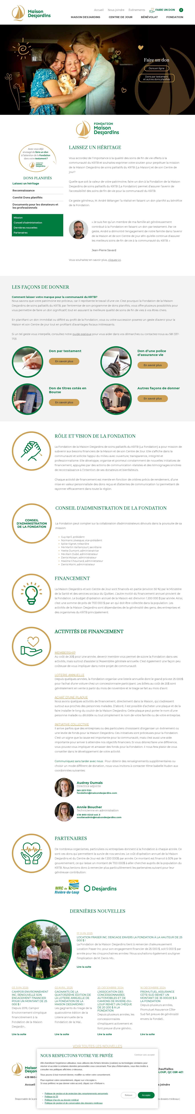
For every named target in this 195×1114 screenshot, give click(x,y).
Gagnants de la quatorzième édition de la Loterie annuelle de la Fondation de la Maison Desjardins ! (73, 998)
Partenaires (21, 232)
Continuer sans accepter (144, 1055)
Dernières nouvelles (25, 227)
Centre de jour (120, 17)
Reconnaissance (24, 190)
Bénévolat (149, 17)
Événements (137, 10)
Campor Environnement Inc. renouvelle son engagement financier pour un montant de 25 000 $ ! (30, 998)
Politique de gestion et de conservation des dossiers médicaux (74, 1103)
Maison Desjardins (85, 17)
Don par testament (65, 351)
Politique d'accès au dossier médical (62, 1100)
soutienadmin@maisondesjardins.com (99, 817)
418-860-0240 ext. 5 (88, 814)
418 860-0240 (34, 1077)
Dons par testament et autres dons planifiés (156, 78)
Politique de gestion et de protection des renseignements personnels (76, 1093)
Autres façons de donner (158, 388)
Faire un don (165, 9)
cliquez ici (114, 260)
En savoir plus (64, 361)
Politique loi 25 (51, 1096)
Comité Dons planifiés (27, 197)
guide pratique (82, 334)
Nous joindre (116, 10)
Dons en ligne (156, 68)
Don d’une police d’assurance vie (151, 353)
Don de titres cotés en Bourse (67, 390)
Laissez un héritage (26, 183)
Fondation (174, 17)
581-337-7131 (84, 790)
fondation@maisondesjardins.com (97, 793)
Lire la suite (84, 967)
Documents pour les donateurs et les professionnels (35, 206)
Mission (18, 217)
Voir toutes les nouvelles (97, 1046)
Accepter (146, 1095)
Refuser (128, 1095)
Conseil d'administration (28, 222)
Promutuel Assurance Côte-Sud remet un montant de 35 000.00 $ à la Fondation (158, 996)
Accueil (99, 10)
